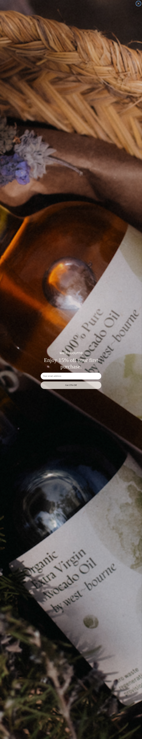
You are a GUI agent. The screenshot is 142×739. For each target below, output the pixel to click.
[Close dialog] (138, 3)
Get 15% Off (71, 385)
